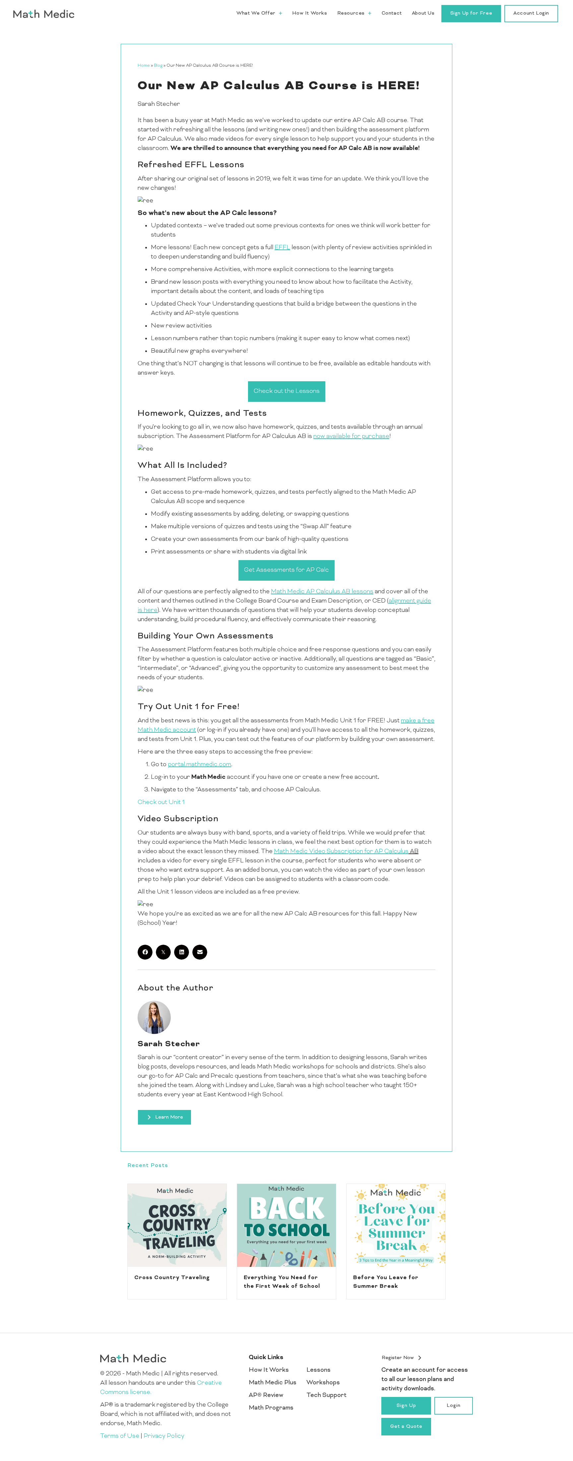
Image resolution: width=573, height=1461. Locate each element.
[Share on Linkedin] (181, 952)
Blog (158, 65)
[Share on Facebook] (145, 952)
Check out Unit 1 (161, 802)
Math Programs (271, 1408)
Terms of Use (119, 1436)
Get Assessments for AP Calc (286, 570)
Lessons (318, 1370)
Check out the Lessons (287, 391)
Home (144, 65)
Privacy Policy (164, 1436)
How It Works (269, 1370)
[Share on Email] (199, 952)
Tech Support (326, 1395)
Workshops (323, 1383)
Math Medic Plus (272, 1383)
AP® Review (266, 1395)
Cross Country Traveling (172, 1277)
